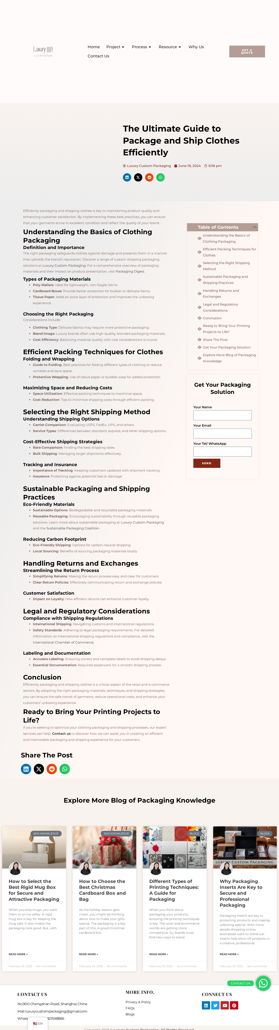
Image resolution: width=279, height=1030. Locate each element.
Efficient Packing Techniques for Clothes (229, 252)
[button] (127, 177)
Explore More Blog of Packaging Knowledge (229, 358)
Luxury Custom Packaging (64, 265)
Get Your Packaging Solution (226, 347)
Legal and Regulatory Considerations (220, 307)
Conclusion (212, 318)
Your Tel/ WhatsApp (209, 443)
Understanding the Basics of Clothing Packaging (226, 238)
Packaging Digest (130, 271)
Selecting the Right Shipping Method (226, 266)
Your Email (202, 425)
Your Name (202, 407)
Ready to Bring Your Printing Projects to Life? (226, 329)
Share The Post (215, 340)
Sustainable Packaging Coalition (72, 528)
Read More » (18, 954)
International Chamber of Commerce (63, 642)
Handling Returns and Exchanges (221, 293)
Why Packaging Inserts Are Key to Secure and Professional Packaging (241, 893)
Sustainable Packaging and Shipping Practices (225, 280)
